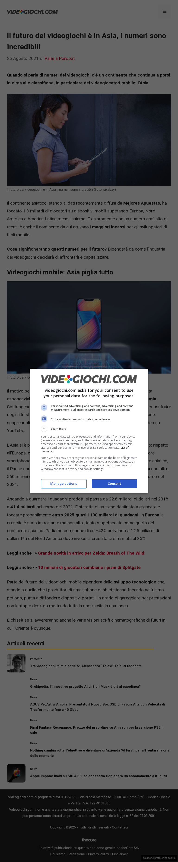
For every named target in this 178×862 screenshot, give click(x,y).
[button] (89, 429)
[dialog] (89, 431)
